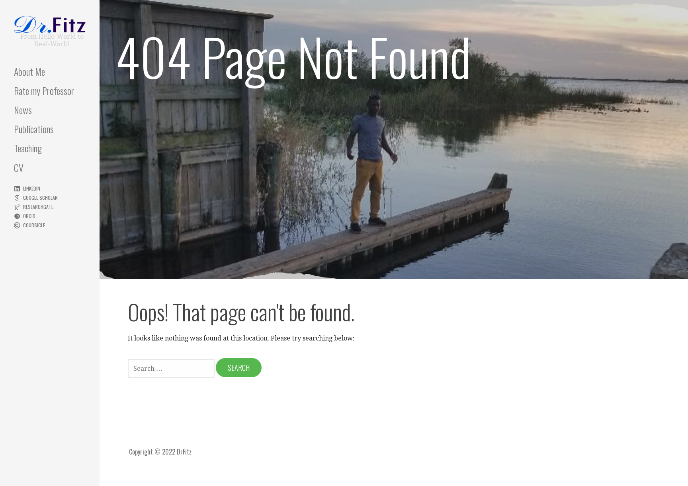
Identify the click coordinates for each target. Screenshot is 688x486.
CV (18, 167)
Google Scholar (40, 197)
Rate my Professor (44, 90)
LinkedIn (31, 188)
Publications (34, 129)
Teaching (28, 148)
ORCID (29, 216)
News (23, 109)
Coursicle (34, 225)
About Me (29, 71)
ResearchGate (38, 206)
